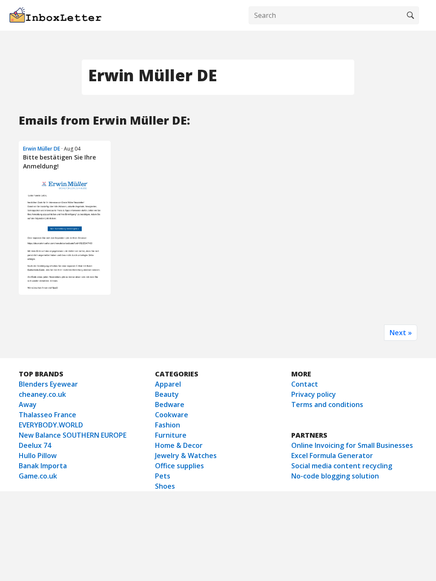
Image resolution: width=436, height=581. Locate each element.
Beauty (167, 394)
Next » (401, 332)
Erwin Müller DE (41, 148)
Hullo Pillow (38, 455)
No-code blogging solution (335, 476)
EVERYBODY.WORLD (51, 425)
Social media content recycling (341, 465)
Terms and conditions (327, 404)
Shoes (165, 486)
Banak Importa (43, 465)
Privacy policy (313, 394)
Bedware (169, 404)
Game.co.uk (38, 476)
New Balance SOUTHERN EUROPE (72, 435)
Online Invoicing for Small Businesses (352, 445)
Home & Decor (179, 445)
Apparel (168, 384)
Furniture (170, 435)
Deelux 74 (35, 445)
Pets (162, 476)
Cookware (171, 414)
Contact (304, 384)
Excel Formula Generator (332, 455)
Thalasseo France (47, 414)
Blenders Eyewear (48, 384)
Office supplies (179, 465)
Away (28, 404)
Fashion (167, 425)
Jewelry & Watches (186, 455)
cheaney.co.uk (42, 394)
